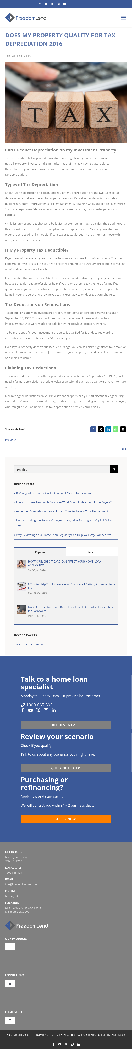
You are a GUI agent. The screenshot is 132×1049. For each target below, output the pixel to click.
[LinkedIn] (108, 429)
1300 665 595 (13, 872)
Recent (92, 552)
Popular (40, 552)
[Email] (123, 429)
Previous (10, 440)
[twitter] (52, 4)
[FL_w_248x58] (26, 922)
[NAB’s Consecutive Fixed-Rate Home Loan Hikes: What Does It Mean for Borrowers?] (21, 608)
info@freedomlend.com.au (21, 884)
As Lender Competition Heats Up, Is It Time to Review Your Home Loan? (62, 511)
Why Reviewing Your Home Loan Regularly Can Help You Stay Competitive (63, 535)
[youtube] (46, 4)
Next (124, 449)
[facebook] (39, 4)
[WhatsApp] (115, 429)
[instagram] (58, 4)
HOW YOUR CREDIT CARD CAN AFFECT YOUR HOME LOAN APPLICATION (65, 563)
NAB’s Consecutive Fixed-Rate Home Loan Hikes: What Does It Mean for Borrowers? (71, 609)
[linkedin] (64, 4)
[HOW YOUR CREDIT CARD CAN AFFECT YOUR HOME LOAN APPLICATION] (21, 562)
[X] (100, 429)
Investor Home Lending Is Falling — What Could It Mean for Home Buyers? (64, 502)
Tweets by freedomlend (29, 644)
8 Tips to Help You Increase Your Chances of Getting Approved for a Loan (71, 586)
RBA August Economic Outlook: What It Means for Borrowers (55, 493)
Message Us (12, 896)
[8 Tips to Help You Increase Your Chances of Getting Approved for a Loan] (21, 585)
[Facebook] (93, 429)
